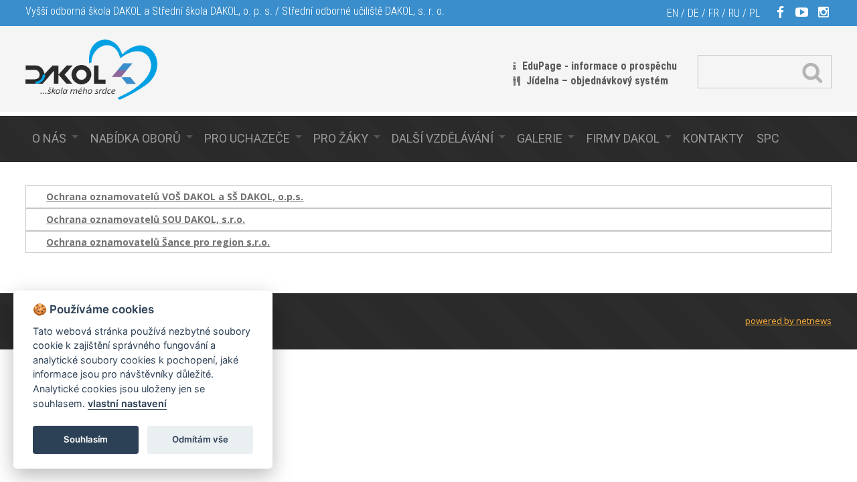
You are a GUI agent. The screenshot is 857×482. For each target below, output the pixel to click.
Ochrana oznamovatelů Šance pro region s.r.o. (158, 242)
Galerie (539, 138)
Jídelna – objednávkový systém (597, 80)
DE (693, 13)
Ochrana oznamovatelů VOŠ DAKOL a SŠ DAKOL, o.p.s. (174, 196)
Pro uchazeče (247, 138)
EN (672, 13)
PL (754, 13)
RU (734, 13)
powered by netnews (788, 321)
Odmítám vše (200, 439)
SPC (768, 138)
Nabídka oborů (135, 138)
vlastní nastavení (127, 403)
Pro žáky (340, 138)
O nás (49, 138)
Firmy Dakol (623, 138)
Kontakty (713, 138)
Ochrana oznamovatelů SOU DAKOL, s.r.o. (145, 219)
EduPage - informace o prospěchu (599, 66)
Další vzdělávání (442, 138)
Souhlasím (86, 439)
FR (713, 13)
